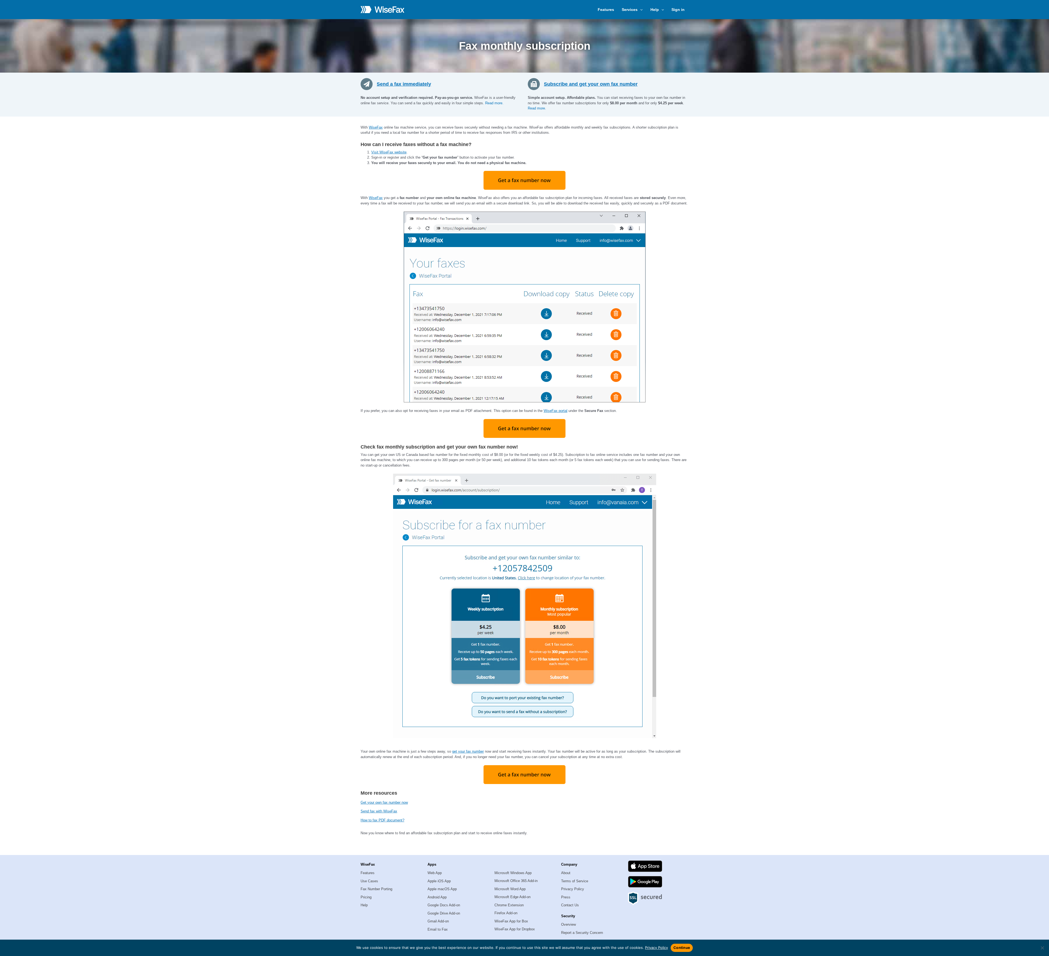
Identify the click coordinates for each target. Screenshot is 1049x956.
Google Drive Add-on (444, 913)
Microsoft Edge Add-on (512, 897)
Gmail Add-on (438, 921)
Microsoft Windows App (513, 873)
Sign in (678, 9)
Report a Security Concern (582, 933)
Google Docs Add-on (444, 905)
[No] (1042, 948)
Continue (681, 947)
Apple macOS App (442, 889)
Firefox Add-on (505, 913)
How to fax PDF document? (382, 820)
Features (606, 9)
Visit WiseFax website (388, 152)
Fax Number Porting (376, 889)
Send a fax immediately (404, 84)
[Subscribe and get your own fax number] (536, 84)
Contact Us (570, 905)
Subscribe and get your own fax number (591, 84)
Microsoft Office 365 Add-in (516, 881)
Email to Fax (438, 929)
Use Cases (369, 881)
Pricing (366, 897)
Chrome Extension (509, 905)
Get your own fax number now (384, 802)
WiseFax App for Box (511, 921)
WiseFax (376, 127)
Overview (568, 924)
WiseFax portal (555, 411)
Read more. (494, 103)
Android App (437, 897)
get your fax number (468, 751)
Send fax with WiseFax (379, 811)
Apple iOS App (439, 881)
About (565, 873)
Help (364, 905)
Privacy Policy (572, 889)
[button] (640, 9)
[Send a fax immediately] (369, 84)
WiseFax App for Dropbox (514, 929)
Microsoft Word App (510, 889)
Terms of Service (574, 881)
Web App (435, 873)
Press (565, 897)
